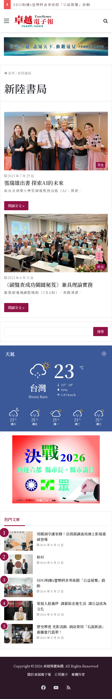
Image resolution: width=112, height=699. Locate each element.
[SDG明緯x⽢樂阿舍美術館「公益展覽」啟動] (18, 587)
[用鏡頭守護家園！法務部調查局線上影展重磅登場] (18, 541)
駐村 (40, 557)
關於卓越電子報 (39, 674)
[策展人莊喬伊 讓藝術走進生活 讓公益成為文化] (18, 610)
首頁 (11, 73)
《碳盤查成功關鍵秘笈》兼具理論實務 (48, 284)
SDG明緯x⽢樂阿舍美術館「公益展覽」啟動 (51, 4)
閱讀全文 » (16, 205)
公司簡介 (61, 674)
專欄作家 (78, 674)
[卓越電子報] (34, 20)
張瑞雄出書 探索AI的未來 (34, 183)
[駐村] (18, 564)
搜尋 (100, 331)
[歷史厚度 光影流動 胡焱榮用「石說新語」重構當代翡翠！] (18, 634)
